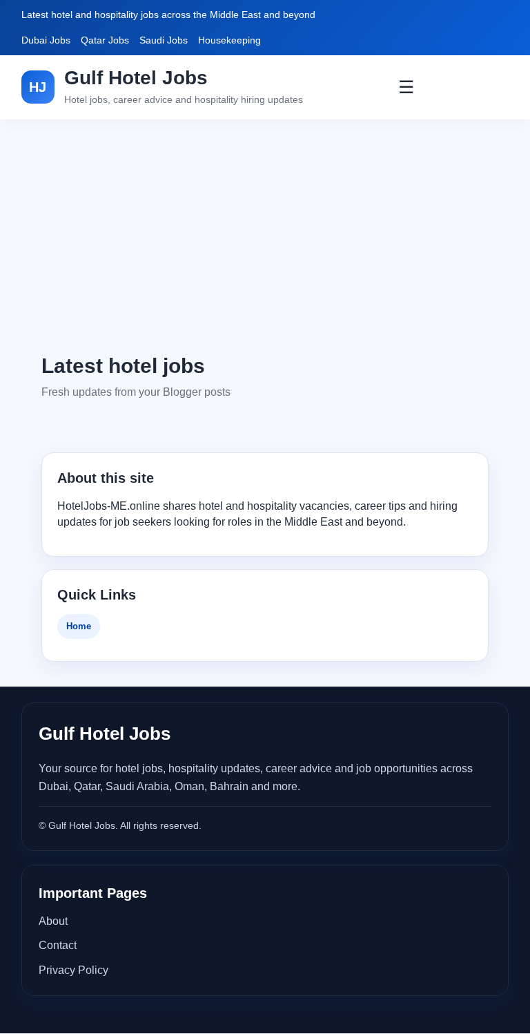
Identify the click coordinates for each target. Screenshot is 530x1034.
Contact (58, 945)
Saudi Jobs (163, 40)
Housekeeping (229, 40)
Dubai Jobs (45, 40)
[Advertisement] (265, 235)
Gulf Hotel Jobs (136, 77)
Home (78, 626)
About (53, 921)
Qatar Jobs (105, 40)
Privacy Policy (73, 970)
